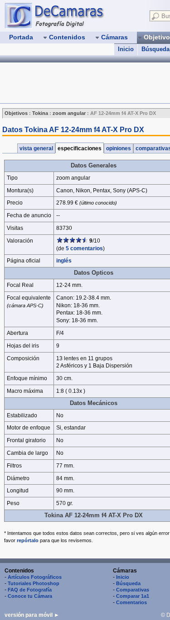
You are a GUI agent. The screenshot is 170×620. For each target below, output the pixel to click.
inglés (64, 261)
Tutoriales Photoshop (33, 583)
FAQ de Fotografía (30, 589)
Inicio (126, 49)
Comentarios (131, 602)
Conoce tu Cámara (30, 596)
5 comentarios (84, 248)
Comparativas (132, 589)
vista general (36, 148)
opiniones (118, 148)
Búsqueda (128, 583)
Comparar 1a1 (132, 596)
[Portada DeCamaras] (72, 15)
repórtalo (28, 540)
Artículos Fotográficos (35, 577)
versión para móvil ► (32, 615)
